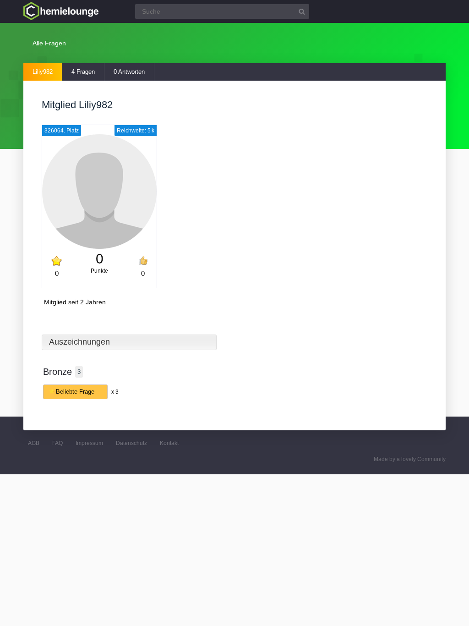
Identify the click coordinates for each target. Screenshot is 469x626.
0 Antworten (129, 71)
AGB (33, 443)
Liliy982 (43, 71)
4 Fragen (83, 71)
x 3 (115, 392)
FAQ (57, 443)
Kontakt (169, 443)
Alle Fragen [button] (49, 43)
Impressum (89, 443)
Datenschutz (131, 443)
